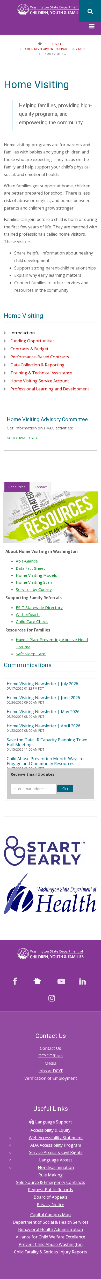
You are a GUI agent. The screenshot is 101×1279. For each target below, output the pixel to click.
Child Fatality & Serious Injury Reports (50, 1252)
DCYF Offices (50, 1056)
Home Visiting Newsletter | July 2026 (42, 684)
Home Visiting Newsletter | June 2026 (43, 697)
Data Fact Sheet (30, 568)
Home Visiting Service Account (39, 381)
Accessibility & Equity (50, 1130)
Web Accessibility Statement (56, 1138)
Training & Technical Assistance (41, 373)
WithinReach (28, 614)
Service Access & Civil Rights (56, 1152)
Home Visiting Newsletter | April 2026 (43, 726)
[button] (91, 27)
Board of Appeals (50, 1197)
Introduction (22, 333)
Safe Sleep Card (31, 653)
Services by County (34, 589)
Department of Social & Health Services (51, 1222)
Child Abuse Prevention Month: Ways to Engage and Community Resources (45, 761)
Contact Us (50, 1048)
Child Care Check (32, 621)
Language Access (56, 1160)
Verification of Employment (50, 1078)
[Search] (90, 11)
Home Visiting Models (36, 575)
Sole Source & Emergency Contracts (50, 1182)
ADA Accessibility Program (55, 1145)
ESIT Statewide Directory (39, 607)
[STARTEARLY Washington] (44, 850)
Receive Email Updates (32, 774)
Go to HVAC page (20, 438)
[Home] (51, 9)
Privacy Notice (50, 1204)
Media (50, 1063)
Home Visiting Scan (34, 582)
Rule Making (50, 1175)
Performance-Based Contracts (39, 357)
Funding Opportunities (32, 341)
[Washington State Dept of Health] (50, 893)
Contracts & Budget (29, 349)
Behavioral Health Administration (50, 1229)
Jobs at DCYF (50, 1071)
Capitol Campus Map (50, 1215)
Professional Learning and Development (49, 389)
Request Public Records (50, 1189)
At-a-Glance (27, 561)
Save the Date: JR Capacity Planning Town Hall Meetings (47, 742)
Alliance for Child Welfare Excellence (50, 1237)
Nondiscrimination (56, 1167)
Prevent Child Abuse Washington (51, 1244)
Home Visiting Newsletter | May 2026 (43, 711)
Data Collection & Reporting (37, 365)
